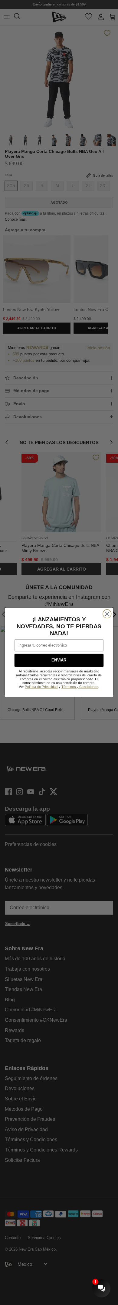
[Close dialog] (107, 613)
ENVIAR (58, 660)
